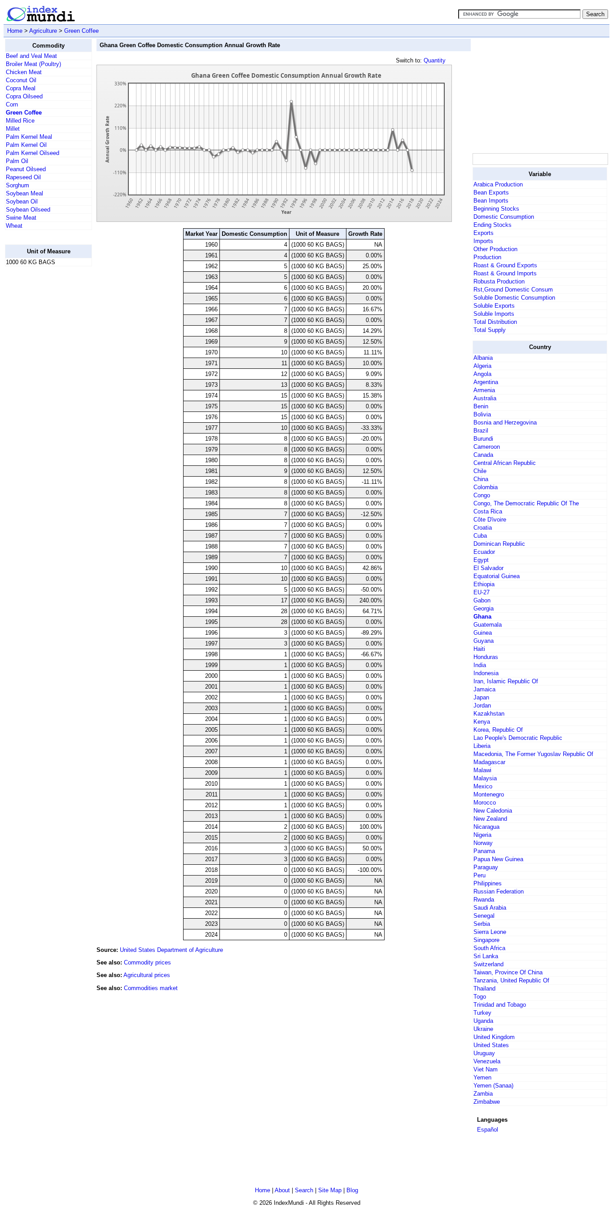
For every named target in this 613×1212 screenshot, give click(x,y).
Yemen (482, 1077)
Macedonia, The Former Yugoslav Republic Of (533, 754)
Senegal (484, 915)
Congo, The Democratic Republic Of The (526, 503)
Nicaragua (486, 826)
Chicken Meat (24, 72)
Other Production (495, 249)
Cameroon (486, 446)
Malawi (482, 770)
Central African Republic (504, 463)
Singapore (486, 940)
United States (491, 1045)
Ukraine (483, 1029)
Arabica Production (498, 184)
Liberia (481, 746)
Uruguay (484, 1053)
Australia (484, 398)
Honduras (485, 657)
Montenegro (488, 794)
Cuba (480, 535)
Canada (483, 454)
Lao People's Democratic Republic (517, 737)
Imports (483, 241)
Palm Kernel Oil (26, 145)
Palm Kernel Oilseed (32, 153)
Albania (483, 357)
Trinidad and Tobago (499, 1004)
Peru (479, 875)
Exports (483, 233)
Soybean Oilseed (28, 209)
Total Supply (489, 330)
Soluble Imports (493, 313)
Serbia (481, 923)
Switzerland (488, 964)
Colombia (485, 487)
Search (304, 1190)
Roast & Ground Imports (505, 273)
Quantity (435, 60)
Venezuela (486, 1061)
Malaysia (485, 778)
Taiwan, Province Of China (508, 972)
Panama (484, 851)
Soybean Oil (22, 201)
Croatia (482, 527)
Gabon (481, 600)
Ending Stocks (492, 224)
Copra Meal (20, 88)
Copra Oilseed (24, 96)
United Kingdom (494, 1037)
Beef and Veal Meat (31, 56)
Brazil (480, 430)
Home (14, 30)
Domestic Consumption (503, 216)
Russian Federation (498, 891)
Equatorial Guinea (496, 576)
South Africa (489, 948)
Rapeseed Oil (23, 177)
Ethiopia (484, 584)
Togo (479, 996)
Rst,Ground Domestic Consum (513, 289)
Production (487, 257)
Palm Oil (17, 161)
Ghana (482, 616)
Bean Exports (491, 192)
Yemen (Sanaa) (493, 1085)
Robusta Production (499, 281)
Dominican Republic (499, 543)
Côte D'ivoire (489, 519)
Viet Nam (485, 1069)
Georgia (483, 608)
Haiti (479, 649)
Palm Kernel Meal (29, 136)
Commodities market (151, 988)
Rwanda (483, 899)
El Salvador (488, 568)
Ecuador (484, 551)
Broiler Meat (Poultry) (33, 64)
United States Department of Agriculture (171, 950)
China (480, 479)
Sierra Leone (489, 932)
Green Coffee (81, 30)
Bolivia (482, 414)
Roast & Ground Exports (505, 265)
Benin (480, 406)
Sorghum (17, 185)
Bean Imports (490, 200)
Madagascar (489, 762)
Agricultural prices (146, 975)
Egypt (481, 560)
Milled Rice (20, 120)
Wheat (14, 225)
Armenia (484, 390)
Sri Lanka (485, 956)
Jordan (482, 705)
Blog (352, 1190)
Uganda (483, 1020)
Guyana (483, 640)
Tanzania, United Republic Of (511, 980)
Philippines (487, 883)
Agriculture (43, 30)
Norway (483, 843)
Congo (481, 495)
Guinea (482, 632)
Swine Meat (21, 217)
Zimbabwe (486, 1101)
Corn (12, 104)
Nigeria (482, 835)
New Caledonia (492, 810)
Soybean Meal (24, 193)
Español (487, 1129)
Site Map (330, 1190)
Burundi (483, 438)
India (479, 665)
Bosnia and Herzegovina (505, 422)
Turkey (482, 1012)
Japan (481, 697)
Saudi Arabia (489, 907)
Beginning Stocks (496, 208)
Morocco (484, 802)
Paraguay (485, 867)
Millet (13, 128)
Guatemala (487, 624)
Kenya (481, 721)
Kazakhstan (488, 713)
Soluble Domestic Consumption (514, 297)
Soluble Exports (494, 305)
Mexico (482, 786)
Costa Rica (487, 511)
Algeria (482, 366)
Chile (479, 471)
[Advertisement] (41, 408)
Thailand (484, 988)
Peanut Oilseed (26, 169)
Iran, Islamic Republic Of (505, 681)
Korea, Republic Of (498, 729)
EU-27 (481, 592)
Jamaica (484, 689)
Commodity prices (147, 962)
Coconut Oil (21, 80)
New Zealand (490, 818)
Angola (482, 374)
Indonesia (486, 673)
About (282, 1190)
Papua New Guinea (498, 859)
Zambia (483, 1093)
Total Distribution (495, 321)
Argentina (485, 382)
